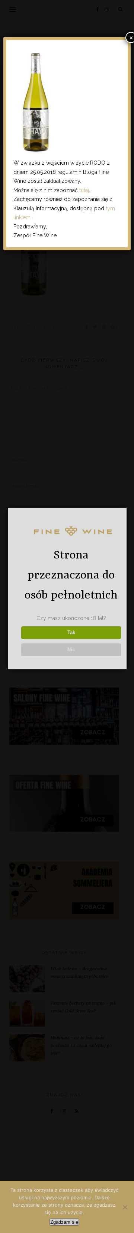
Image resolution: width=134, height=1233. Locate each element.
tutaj (84, 190)
